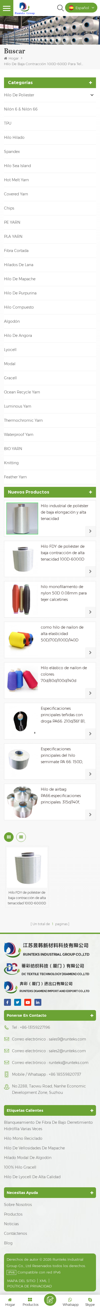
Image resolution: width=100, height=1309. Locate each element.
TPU (7, 123)
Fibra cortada (16, 250)
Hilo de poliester (19, 95)
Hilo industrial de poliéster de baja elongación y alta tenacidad (64, 512)
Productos (13, 1214)
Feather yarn (15, 477)
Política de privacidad (29, 1286)
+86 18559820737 (65, 1074)
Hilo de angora (18, 335)
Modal (9, 363)
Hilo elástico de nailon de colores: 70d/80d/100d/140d (64, 674)
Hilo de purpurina (20, 293)
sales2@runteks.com (67, 1050)
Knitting (11, 462)
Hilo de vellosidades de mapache (34, 1148)
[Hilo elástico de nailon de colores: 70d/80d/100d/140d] (22, 680)
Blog (8, 1243)
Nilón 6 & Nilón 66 (21, 109)
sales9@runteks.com (67, 1039)
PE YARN (12, 222)
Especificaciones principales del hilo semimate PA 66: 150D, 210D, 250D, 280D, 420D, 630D (63, 756)
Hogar (14, 58)
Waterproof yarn (18, 434)
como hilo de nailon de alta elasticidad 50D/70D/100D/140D (62, 633)
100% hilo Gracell (20, 1167)
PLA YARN (13, 236)
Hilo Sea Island (17, 165)
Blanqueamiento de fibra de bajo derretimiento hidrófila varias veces (48, 1125)
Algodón (12, 321)
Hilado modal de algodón (27, 1157)
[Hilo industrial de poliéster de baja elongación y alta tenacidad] (22, 518)
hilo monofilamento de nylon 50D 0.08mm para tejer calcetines (64, 593)
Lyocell (10, 349)
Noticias (11, 1223)
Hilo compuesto (19, 307)
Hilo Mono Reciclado (23, 1138)
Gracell (10, 378)
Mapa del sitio (21, 1281)
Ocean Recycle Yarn (22, 392)
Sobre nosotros (18, 1204)
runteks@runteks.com (69, 1062)
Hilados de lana (18, 264)
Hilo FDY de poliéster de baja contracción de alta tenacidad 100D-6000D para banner (63, 553)
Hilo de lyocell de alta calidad (32, 1176)
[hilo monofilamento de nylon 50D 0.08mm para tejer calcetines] (22, 599)
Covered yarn (16, 194)
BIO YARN (13, 448)
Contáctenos (15, 1233)
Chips (9, 208)
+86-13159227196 (35, 1027)
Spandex (12, 151)
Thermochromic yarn (23, 420)
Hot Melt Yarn (16, 180)
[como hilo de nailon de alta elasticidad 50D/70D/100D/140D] (22, 640)
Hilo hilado (14, 137)
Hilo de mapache (19, 279)
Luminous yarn (17, 406)
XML (43, 1281)
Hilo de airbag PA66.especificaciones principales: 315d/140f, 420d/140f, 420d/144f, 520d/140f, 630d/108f (61, 796)
